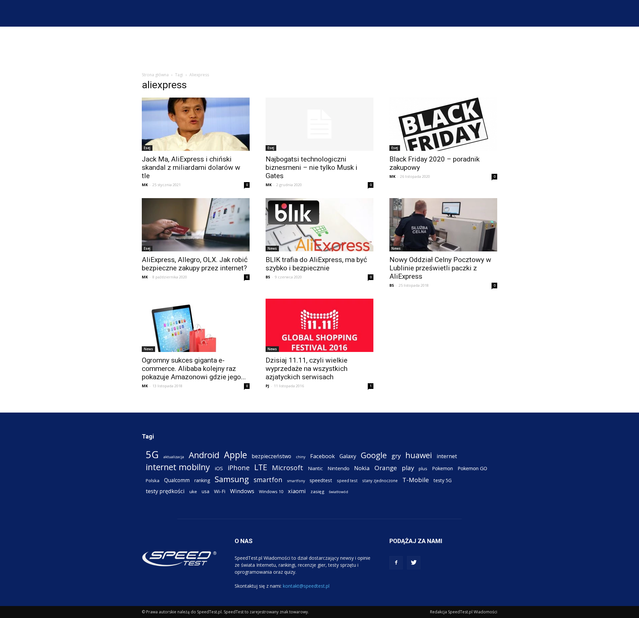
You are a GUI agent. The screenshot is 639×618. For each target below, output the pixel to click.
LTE (260, 467)
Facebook (322, 456)
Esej (147, 148)
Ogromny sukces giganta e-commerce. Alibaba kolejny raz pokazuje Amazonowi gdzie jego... (194, 368)
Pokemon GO (472, 468)
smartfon (268, 479)
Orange (385, 467)
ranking (202, 480)
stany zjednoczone (380, 480)
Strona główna (155, 75)
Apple (235, 455)
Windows (242, 490)
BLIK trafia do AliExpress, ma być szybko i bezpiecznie (316, 264)
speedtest (321, 480)
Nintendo (338, 468)
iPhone (239, 467)
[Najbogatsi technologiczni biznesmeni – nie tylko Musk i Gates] (319, 124)
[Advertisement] (319, 50)
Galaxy (347, 456)
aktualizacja (173, 456)
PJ (267, 385)
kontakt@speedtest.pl (306, 586)
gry (396, 455)
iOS (219, 468)
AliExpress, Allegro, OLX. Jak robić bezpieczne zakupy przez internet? (195, 264)
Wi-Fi (219, 491)
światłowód (338, 491)
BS (268, 276)
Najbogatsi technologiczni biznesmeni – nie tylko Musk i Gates (311, 167)
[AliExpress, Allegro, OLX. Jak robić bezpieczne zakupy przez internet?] (196, 224)
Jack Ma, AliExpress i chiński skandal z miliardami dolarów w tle (191, 167)
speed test (347, 480)
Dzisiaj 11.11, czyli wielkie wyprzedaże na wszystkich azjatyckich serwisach (306, 368)
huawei (418, 455)
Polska (152, 480)
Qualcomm (177, 480)
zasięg (317, 491)
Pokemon (442, 468)
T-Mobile (415, 479)
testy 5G (443, 480)
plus (423, 468)
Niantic (315, 468)
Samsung (232, 478)
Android (204, 455)
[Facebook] (396, 562)
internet (447, 456)
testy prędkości (165, 490)
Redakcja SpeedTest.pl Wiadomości (463, 612)
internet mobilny (178, 467)
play (408, 467)
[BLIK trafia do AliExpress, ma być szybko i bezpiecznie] (319, 224)
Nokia (362, 467)
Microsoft (287, 467)
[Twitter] (413, 562)
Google (374, 455)
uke (193, 491)
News (272, 248)
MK (145, 184)
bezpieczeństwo (271, 456)
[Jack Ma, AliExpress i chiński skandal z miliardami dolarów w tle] (196, 124)
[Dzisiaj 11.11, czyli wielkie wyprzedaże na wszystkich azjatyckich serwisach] (319, 325)
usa (205, 491)
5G (152, 454)
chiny (301, 456)
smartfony (296, 480)
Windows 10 (271, 491)
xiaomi (297, 490)
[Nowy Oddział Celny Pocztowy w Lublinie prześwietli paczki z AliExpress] (443, 224)
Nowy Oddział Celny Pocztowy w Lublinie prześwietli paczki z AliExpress (440, 268)
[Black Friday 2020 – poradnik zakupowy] (443, 124)
